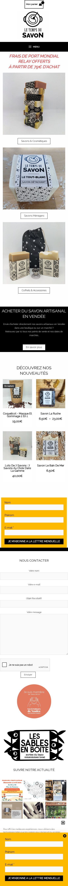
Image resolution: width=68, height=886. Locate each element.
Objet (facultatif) (34, 598)
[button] (63, 822)
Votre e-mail (34, 584)
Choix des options (54, 397)
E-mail (9, 527)
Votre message (34, 612)
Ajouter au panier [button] (54, 449)
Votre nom (34, 570)
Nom (7, 502)
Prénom (9, 515)
